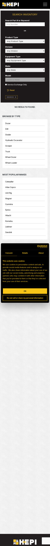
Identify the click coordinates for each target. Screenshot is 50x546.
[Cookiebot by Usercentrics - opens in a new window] (37, 246)
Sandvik (8, 232)
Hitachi (8, 215)
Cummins (9, 204)
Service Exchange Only (17, 84)
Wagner (8, 198)
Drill (6, 129)
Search (10, 97)
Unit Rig (8, 193)
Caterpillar (9, 181)
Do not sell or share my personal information (25, 298)
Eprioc (8, 210)
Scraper (8, 146)
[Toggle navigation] (46, 4)
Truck (7, 151)
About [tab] (41, 253)
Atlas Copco (10, 187)
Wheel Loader (11, 163)
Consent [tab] (8, 253)
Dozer (7, 123)
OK (25, 291)
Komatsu (9, 221)
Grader (8, 134)
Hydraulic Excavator (13, 140)
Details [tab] (25, 253)
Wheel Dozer (10, 157)
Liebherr (8, 227)
